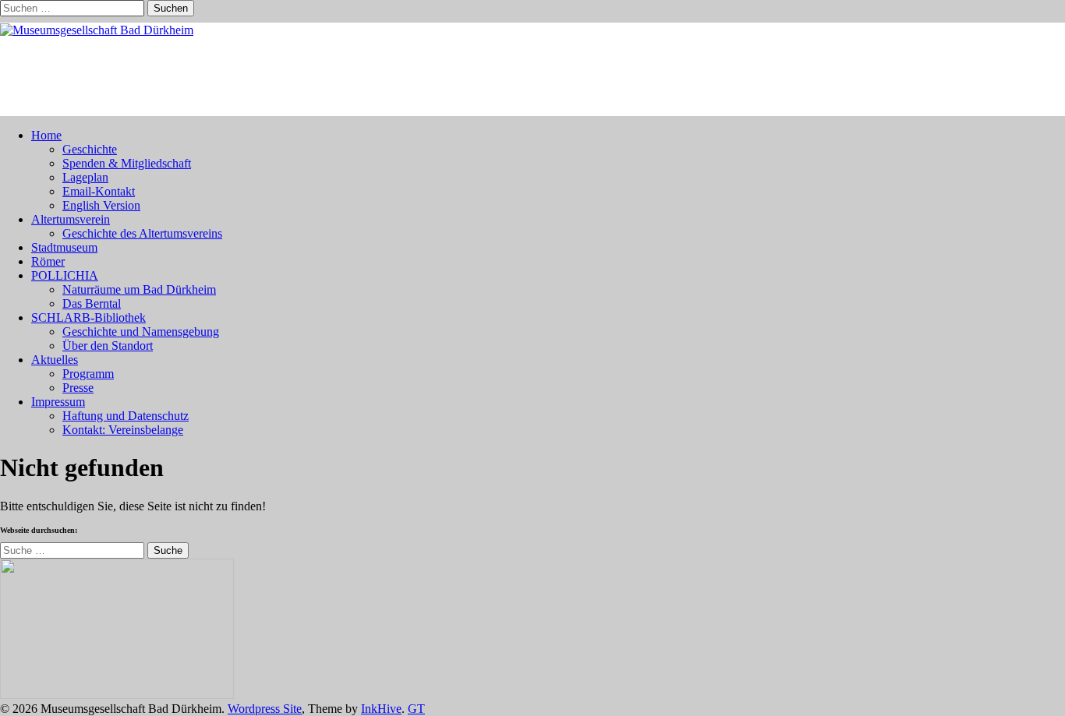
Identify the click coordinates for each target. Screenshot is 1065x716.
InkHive (381, 708)
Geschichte (89, 149)
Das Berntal (91, 303)
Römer (48, 261)
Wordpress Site (265, 708)
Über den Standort (107, 345)
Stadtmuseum (64, 247)
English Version (101, 205)
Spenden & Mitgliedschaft (126, 163)
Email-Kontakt (98, 191)
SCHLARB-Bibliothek (88, 317)
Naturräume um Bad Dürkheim (139, 289)
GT (416, 708)
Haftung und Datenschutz (125, 415)
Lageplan (85, 177)
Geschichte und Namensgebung (140, 331)
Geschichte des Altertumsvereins (142, 233)
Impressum (58, 401)
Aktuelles (54, 359)
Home (46, 135)
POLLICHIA (64, 275)
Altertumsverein (70, 219)
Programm (88, 373)
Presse (78, 387)
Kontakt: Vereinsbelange (122, 429)
